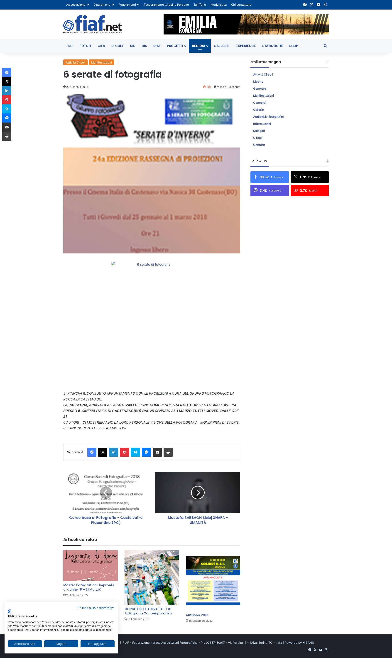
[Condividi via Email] (157, 452)
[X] (102, 452)
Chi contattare (241, 4)
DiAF (157, 46)
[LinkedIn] (113, 452)
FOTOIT (85, 46)
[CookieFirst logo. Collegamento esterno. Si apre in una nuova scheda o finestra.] (9, 611)
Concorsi (259, 102)
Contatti (259, 145)
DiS (144, 46)
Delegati (259, 131)
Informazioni (262, 123)
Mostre (258, 81)
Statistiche (272, 46)
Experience (246, 46)
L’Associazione (76, 4)
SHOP (293, 46)
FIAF (69, 46)
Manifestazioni (101, 62)
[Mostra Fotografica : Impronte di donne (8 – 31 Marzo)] (90, 565)
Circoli (257, 138)
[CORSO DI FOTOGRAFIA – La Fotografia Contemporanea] (152, 577)
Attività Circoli (75, 62)
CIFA (101, 46)
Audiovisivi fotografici (268, 116)
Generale (259, 88)
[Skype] (135, 452)
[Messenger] (146, 452)
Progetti (175, 46)
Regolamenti (127, 4)
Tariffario (200, 4)
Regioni (198, 46)
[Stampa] (168, 452)
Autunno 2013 (197, 615)
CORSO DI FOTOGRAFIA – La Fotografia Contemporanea (148, 611)
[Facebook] (91, 452)
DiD (132, 46)
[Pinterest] (124, 452)
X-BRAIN (308, 642)
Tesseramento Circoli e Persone (166, 4)
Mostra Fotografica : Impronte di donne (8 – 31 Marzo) (89, 587)
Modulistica (219, 4)
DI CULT (117, 46)
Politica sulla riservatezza (96, 608)
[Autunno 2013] (213, 580)
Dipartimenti (101, 4)
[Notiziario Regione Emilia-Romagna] (92, 24)
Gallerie (221, 46)
